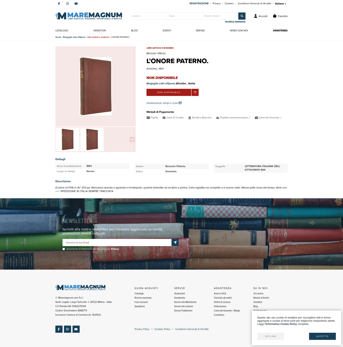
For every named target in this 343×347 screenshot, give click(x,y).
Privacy (217, 3)
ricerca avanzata (235, 21)
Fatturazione (220, 306)
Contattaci (219, 315)
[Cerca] (241, 16)
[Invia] (175, 242)
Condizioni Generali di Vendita (254, 3)
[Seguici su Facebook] (59, 3)
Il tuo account (141, 302)
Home (58, 37)
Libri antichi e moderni (98, 37)
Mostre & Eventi (261, 297)
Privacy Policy (142, 329)
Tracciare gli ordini (223, 297)
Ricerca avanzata (143, 297)
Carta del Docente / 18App (227, 310)
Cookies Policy (162, 329)
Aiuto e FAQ (220, 293)
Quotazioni (179, 293)
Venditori (257, 302)
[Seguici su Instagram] (67, 3)
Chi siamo (258, 293)
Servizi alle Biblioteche (185, 302)
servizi (200, 30)
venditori (99, 30)
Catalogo (139, 293)
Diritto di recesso (222, 302)
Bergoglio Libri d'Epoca (74, 37)
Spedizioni (140, 306)
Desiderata (179, 297)
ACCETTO (322, 336)
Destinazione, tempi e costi (162, 103)
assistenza (280, 30)
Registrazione (199, 3)
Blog (255, 306)
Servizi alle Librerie (183, 306)
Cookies (229, 3)
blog (134, 30)
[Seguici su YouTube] (76, 3)
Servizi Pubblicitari (183, 310)
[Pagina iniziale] (88, 16)
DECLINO (270, 336)
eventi (167, 30)
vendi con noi (239, 30)
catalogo (61, 30)
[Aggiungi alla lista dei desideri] (195, 92)
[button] (132, 139)
